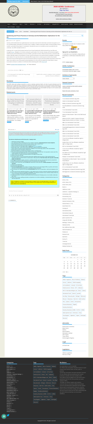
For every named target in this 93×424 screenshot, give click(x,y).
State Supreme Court (67, 312)
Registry (75, 304)
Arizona (64, 282)
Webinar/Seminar (66, 246)
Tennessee (75, 312)
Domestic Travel (66, 198)
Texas (80, 312)
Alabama (83, 279)
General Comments (78, 24)
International (16, 70)
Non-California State (67, 227)
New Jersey (70, 299)
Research (64, 234)
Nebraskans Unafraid (67, 333)
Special (64, 236)
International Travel (67, 215)
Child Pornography (76, 282)
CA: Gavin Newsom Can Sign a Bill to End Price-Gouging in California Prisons (15, 102)
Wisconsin (65, 318)
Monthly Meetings (53, 12)
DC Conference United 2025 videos (63, 15)
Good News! (65, 206)
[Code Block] (23, 195)
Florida (72, 287)
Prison (22, 70)
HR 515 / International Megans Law (70, 290)
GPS (76, 287)
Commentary (46, 120)
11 (64, 263)
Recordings (62, 12)
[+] (28, 195)
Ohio (64, 301)
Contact (71, 24)
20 (71, 266)
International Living (66, 213)
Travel (25, 24)
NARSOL (64, 329)
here (72, 45)
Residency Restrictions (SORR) (69, 310)
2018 (75, 71)
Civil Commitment (66, 285)
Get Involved (46, 24)
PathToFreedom (66, 229)
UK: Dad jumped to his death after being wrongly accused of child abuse (18, 75)
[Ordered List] (17, 195)
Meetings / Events (66, 222)
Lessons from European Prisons (18, 64)
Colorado (73, 285)
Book (63, 187)
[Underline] (13, 195)
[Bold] (10, 195)
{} (26, 195)
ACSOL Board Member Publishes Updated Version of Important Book (52, 102)
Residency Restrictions (67, 307)
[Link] (25, 195)
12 (38, 109)
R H (18, 109)
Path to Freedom (11, 27)
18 (64, 266)
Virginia (77, 315)
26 (67, 268)
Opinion (67, 301)
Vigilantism (72, 315)
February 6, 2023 (29, 109)
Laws (20, 24)
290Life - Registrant (67, 279)
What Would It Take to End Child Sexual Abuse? (42, 1)
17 (84, 263)
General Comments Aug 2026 (72, 98)
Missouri (64, 299)
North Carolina (82, 299)
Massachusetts (71, 296)
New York (76, 299)
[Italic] (12, 195)
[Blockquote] (21, 195)
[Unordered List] (19, 195)
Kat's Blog (65, 296)
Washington (83, 315)
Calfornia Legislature (67, 353)
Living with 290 (55, 24)
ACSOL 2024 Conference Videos (63, 19)
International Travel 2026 (73, 101)
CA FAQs (39, 24)
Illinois (79, 290)
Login (57, 129)
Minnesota (83, 296)
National (26, 122)
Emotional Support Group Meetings (64, 14)
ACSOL (64, 180)
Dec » (67, 272)
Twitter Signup (69, 62)
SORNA (82, 310)
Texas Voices (65, 336)
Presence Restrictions (67, 304)
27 (71, 268)
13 (21, 109)
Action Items (65, 184)
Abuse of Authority (76, 279)
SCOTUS (78, 310)
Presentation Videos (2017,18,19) (70, 69)
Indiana (84, 290)
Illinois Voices (65, 328)
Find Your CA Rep (66, 354)
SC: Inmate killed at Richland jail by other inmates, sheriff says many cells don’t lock (33, 102)
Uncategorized (65, 243)
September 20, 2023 (12, 109)
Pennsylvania (78, 301)
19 (67, 266)
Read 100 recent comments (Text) (70, 90)
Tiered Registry (66, 315)
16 (81, 263)
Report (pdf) (44, 61)
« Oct (63, 272)
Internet (74, 293)
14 (74, 263)
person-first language (37, 146)
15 (77, 263)
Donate (18, 27)
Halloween (80, 287)
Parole (72, 301)
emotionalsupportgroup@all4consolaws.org (33, 134)
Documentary (65, 196)
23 (81, 266)
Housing (64, 208)
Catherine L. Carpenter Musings (69, 191)
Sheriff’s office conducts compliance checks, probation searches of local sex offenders (48, 75)
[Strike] (15, 195)
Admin (19, 40)
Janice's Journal (64, 24)
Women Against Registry (68, 338)
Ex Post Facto (79, 285)
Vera (13, 52)
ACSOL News (65, 182)
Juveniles (79, 293)
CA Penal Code (65, 345)
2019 (78, 71)
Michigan (78, 296)
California (9, 122)
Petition (64, 232)
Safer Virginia (65, 334)
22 (77, 266)
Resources (32, 24)
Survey (64, 239)
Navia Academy (66, 331)
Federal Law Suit (66, 287)
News (8, 24)
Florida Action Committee (68, 326)
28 (74, 268)
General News (10, 70)
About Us (15, 24)
